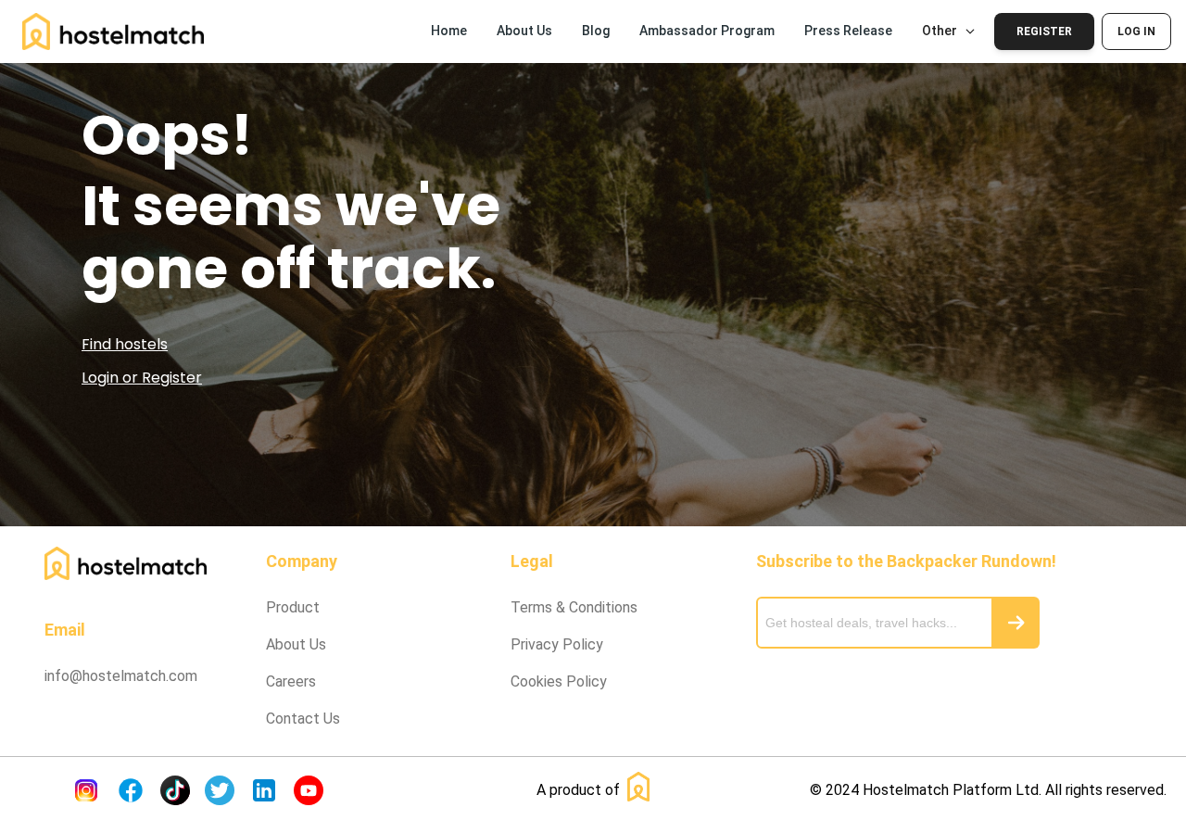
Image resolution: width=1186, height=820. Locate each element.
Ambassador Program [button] (707, 30)
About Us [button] (524, 30)
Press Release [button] (848, 30)
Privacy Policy (557, 644)
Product (293, 607)
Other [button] (939, 30)
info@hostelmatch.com (120, 676)
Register (1044, 31)
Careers (291, 681)
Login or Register (142, 377)
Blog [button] (596, 30)
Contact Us (303, 718)
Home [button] (449, 30)
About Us (296, 644)
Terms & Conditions (574, 607)
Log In (1136, 31)
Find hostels (125, 344)
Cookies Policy (559, 681)
